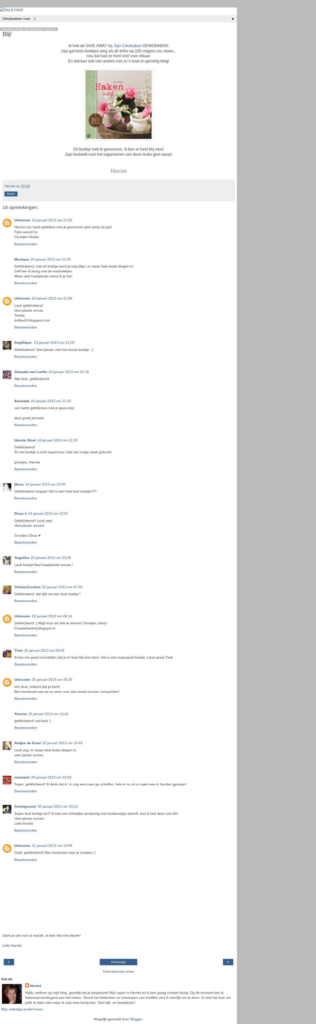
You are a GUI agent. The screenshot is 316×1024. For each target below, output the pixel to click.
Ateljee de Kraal (27, 743)
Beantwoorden (25, 244)
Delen (11, 194)
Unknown (22, 220)
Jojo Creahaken (127, 46)
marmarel (22, 777)
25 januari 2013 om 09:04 (44, 650)
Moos (19, 484)
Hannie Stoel (25, 440)
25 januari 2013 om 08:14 (52, 616)
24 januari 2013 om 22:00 (45, 484)
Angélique (23, 342)
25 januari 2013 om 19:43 (62, 743)
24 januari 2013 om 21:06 (52, 298)
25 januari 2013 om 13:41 (48, 714)
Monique (21, 259)
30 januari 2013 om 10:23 (58, 806)
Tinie (18, 650)
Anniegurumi (25, 806)
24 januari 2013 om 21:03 (52, 220)
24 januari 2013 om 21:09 (54, 342)
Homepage (118, 962)
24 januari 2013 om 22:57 (48, 513)
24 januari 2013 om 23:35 (51, 558)
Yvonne (20, 714)
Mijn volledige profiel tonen (22, 1009)
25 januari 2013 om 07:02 (62, 587)
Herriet (35, 986)
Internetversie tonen (118, 971)
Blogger (136, 1019)
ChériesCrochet (27, 587)
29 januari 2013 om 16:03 (51, 777)
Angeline (21, 558)
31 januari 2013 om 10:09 (52, 846)
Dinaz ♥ (20, 513)
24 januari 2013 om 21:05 (51, 259)
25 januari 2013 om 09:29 (52, 680)
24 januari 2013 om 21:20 (51, 401)
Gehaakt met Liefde (30, 372)
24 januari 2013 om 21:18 (69, 372)
